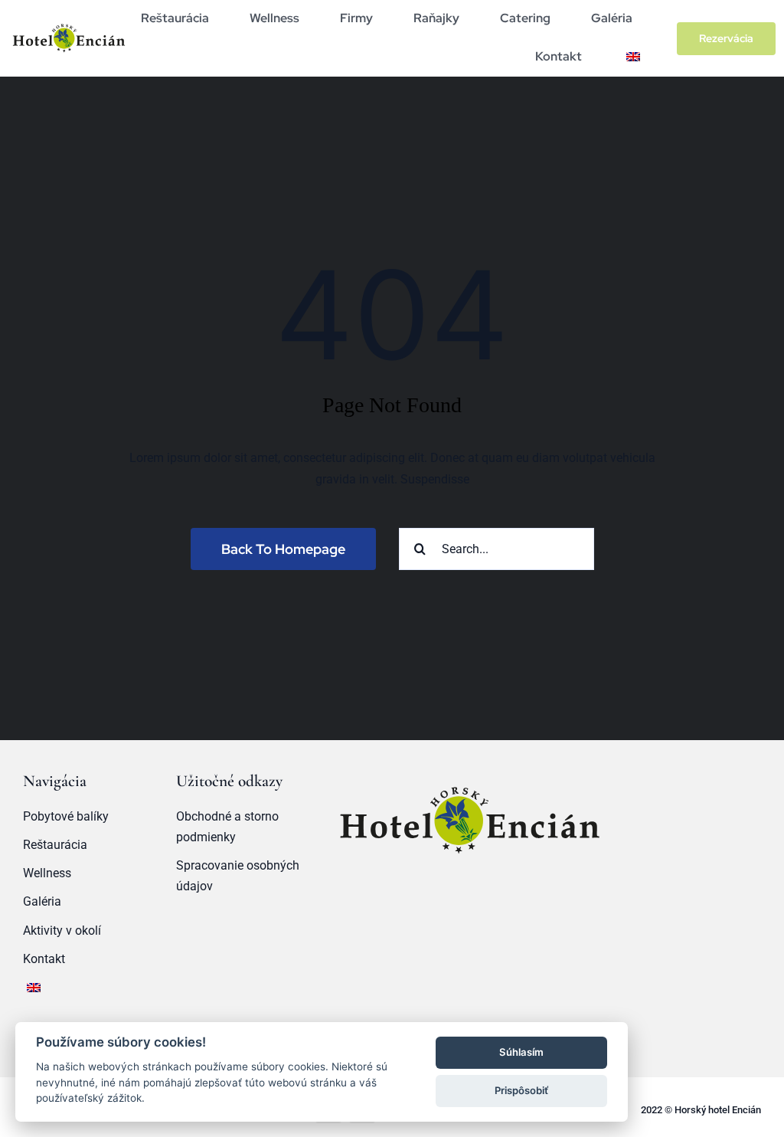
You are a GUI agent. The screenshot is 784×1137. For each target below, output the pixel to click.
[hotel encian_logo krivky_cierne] (68, 23)
